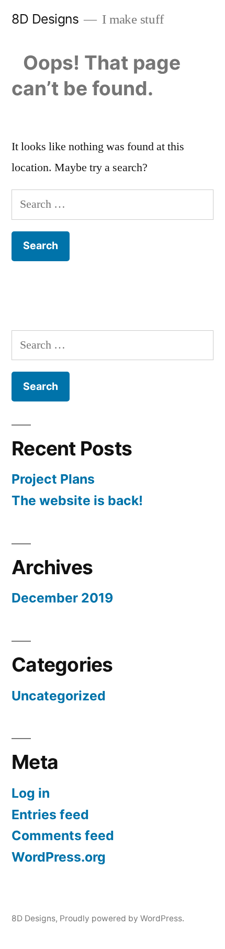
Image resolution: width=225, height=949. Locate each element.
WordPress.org (59, 857)
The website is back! (77, 500)
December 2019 (62, 598)
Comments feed (63, 835)
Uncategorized (59, 696)
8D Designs (45, 19)
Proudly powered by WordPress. (122, 918)
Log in (31, 793)
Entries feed (50, 814)
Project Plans (53, 479)
